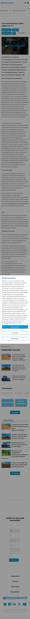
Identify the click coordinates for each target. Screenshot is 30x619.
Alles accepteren (15, 327)
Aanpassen (15, 332)
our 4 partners (9, 281)
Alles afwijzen (15, 338)
